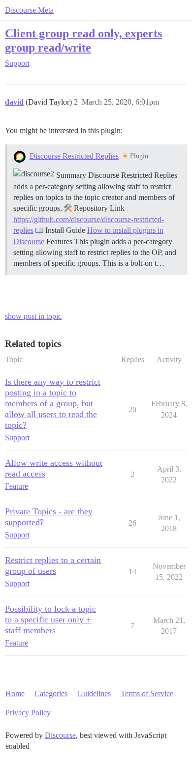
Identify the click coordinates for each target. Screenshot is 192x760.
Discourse (60, 735)
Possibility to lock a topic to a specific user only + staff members (50, 619)
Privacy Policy (28, 712)
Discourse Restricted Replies (74, 156)
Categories (50, 693)
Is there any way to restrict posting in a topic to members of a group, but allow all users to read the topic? (52, 403)
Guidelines (94, 693)
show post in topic (33, 316)
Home (15, 693)
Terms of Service (147, 693)
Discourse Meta (29, 10)
